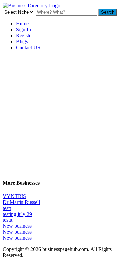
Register (24, 35)
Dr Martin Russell (21, 202)
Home (22, 23)
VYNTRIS (14, 196)
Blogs (22, 41)
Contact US (28, 47)
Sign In (23, 29)
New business (17, 226)
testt (7, 208)
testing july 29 (17, 214)
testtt (7, 220)
